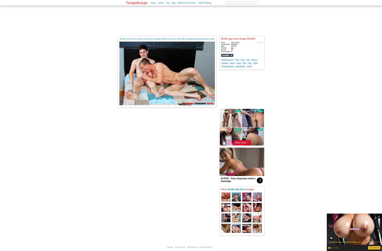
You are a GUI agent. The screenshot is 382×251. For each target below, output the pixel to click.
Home (153, 3)
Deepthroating (228, 66)
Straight (225, 63)
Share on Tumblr (227, 55)
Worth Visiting (204, 3)
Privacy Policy (180, 247)
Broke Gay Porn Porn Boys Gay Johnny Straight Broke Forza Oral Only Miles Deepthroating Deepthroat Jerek (167, 39)
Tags (173, 3)
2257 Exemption (206, 247)
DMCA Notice (192, 247)
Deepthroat (240, 66)
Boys (243, 60)
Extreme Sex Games (187, 3)
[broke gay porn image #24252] (167, 105)
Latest (161, 3)
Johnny (254, 60)
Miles (256, 63)
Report (260, 42)
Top (167, 3)
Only (250, 63)
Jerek (249, 66)
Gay (248, 60)
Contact (170, 247)
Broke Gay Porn (228, 60)
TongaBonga (136, 3)
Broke (232, 63)
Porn (237, 60)
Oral (244, 63)
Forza (239, 63)
